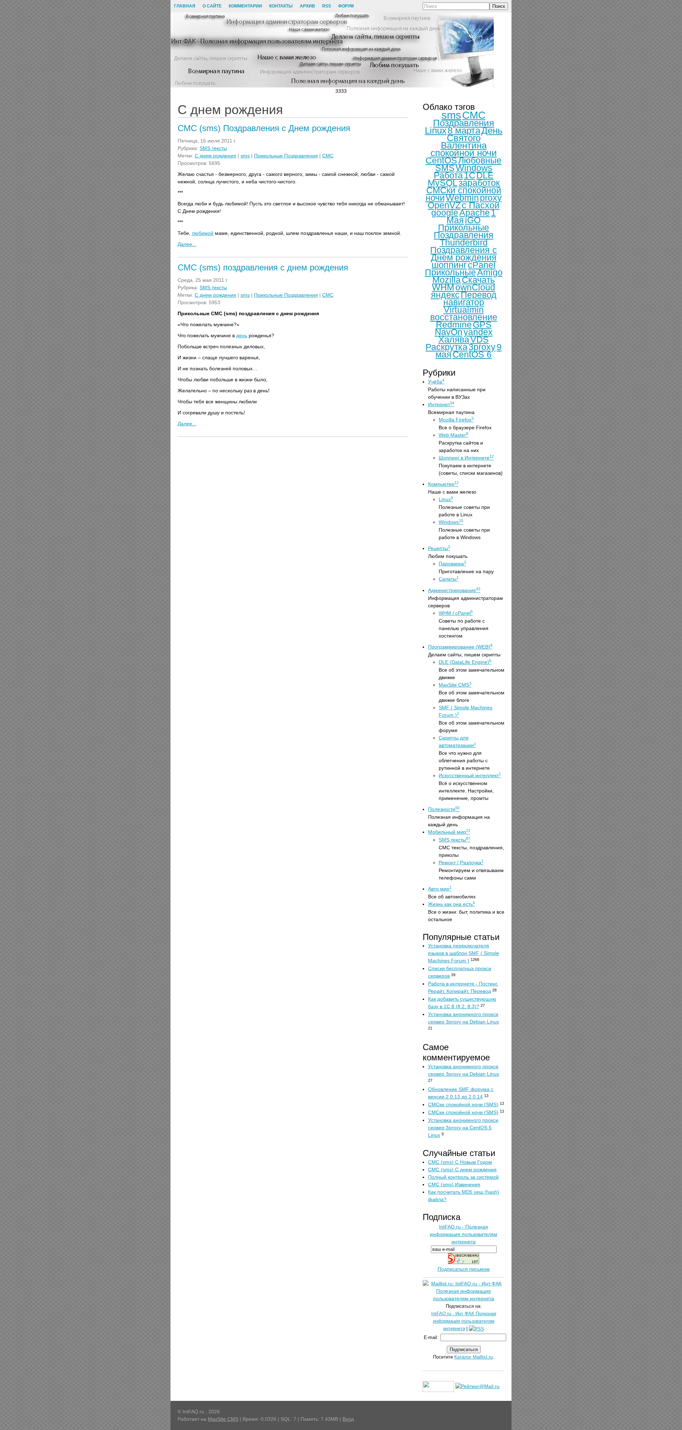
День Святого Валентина (472, 138)
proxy (491, 198)
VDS (479, 339)
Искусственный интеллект (470, 775)
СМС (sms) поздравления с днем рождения (263, 267)
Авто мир (439, 889)
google (444, 212)
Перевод (479, 295)
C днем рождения (215, 155)
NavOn (448, 332)
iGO (473, 220)
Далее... (187, 244)
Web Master (453, 435)
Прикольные (450, 272)
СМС (328, 155)
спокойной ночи (464, 152)
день (241, 335)
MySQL (443, 183)
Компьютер (443, 484)
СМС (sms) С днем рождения (462, 1169)
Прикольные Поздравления (286, 155)
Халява (453, 339)
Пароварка (452, 563)
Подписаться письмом (464, 1269)
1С (469, 175)
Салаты (449, 579)
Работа (448, 175)
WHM (443, 287)
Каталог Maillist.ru (473, 1357)
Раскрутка (446, 347)
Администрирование (454, 590)
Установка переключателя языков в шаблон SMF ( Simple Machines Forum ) (463, 953)
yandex (478, 332)
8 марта (464, 130)
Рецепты (439, 548)
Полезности (444, 809)
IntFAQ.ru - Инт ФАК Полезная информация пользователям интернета (463, 1321)
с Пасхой (480, 205)
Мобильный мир (449, 832)
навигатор (463, 302)
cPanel (482, 265)
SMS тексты (213, 148)
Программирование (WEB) (460, 647)
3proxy (482, 347)
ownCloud (475, 287)
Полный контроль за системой (463, 1177)
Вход (348, 1419)
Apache (474, 212)
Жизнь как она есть (451, 904)
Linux (435, 130)
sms (245, 155)
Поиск (498, 6)
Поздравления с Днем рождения (463, 253)
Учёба (436, 382)
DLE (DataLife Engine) (465, 662)
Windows (474, 168)
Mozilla (446, 280)
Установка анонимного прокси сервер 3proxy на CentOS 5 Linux (463, 1127)
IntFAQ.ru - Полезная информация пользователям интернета (463, 1234)
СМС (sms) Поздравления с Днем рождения (264, 128)
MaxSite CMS (455, 685)
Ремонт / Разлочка (461, 862)
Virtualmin (464, 310)
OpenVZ (444, 205)
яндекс (445, 295)
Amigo (490, 272)
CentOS (441, 160)
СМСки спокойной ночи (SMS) (463, 1104)
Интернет (441, 404)
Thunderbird (464, 242)
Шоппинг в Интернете (466, 458)
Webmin (462, 198)
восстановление (463, 317)
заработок (479, 183)
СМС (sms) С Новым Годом (460, 1162)
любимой (202, 233)
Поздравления (463, 123)
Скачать (478, 280)
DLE (485, 175)
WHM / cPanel (456, 613)
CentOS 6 (472, 354)
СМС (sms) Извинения (454, 1184)
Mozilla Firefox (456, 420)
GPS (482, 324)
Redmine (454, 324)
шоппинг (449, 265)
